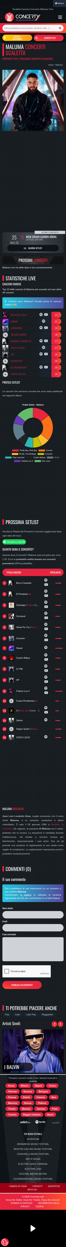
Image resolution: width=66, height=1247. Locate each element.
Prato (55, 1108)
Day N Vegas (33, 1159)
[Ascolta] (41, 315)
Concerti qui (50, 37)
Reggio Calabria (32, 1114)
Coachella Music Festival (33, 1154)
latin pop (31, 1014)
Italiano (60, 3)
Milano (24, 1085)
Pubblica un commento (22, 985)
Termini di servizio (21, 1203)
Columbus (17, 37)
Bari (54, 1097)
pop (7, 1014)
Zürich (26, 1097)
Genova (28, 1091)
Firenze (12, 1097)
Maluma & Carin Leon (41, 729)
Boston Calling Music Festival (33, 1149)
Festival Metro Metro (33, 1174)
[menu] (60, 17)
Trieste (12, 1108)
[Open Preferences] (5, 1242)
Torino (52, 1085)
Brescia (26, 1108)
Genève (41, 1108)
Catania (41, 1097)
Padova (42, 1103)
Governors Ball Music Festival (33, 1179)
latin (17, 1014)
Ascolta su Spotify (16, 542)
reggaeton (47, 1014)
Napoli (38, 1085)
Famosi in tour (18, 1186)
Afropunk (33, 1139)
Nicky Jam (24, 711)
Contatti (37, 1186)
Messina (12, 1103)
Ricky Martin (36, 627)
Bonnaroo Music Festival (33, 1144)
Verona (27, 1103)
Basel (50, 1114)
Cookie (40, 1206)
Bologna (43, 1091)
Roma (11, 1085)
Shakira (30, 605)
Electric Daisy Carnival (33, 1164)
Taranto (12, 1114)
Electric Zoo (33, 1169)
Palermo (12, 1091)
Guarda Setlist (35, 248)
